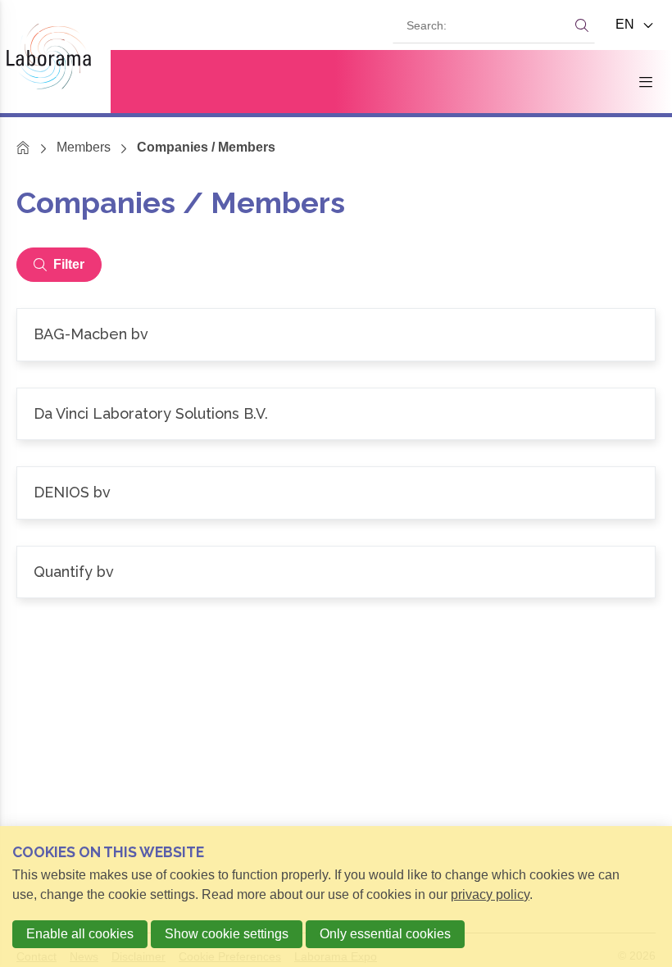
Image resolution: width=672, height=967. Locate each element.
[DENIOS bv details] (336, 493)
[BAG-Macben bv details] (336, 335)
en (626, 24)
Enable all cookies (80, 934)
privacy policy (490, 894)
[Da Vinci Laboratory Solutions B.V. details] (336, 414)
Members (84, 147)
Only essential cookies (385, 934)
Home (23, 147)
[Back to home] (55, 56)
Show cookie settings (226, 934)
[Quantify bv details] (336, 572)
